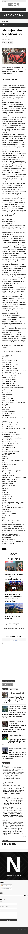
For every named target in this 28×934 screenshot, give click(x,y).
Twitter (12, 4)
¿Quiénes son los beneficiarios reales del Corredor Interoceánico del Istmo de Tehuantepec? (17, 708)
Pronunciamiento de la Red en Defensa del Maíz (15, 722)
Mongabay (6, 766)
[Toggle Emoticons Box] (2, 643)
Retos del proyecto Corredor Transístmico (12, 617)
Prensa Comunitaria (9, 807)
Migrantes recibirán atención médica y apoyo (17, 749)
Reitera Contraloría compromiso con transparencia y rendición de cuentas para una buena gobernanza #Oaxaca (13, 597)
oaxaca (13, 37)
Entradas (4, 885)
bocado (5, 820)
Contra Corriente (8, 782)
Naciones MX (10, 929)
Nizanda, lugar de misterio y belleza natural (17, 694)
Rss (18, 4)
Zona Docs (6, 797)
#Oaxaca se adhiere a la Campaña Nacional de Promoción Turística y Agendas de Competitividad (14, 576)
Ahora (4, 25)
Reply (4, 37)
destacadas (9, 37)
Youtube (15, 4)
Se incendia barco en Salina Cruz (14, 625)
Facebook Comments (14, 640)
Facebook (9, 4)
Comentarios (5, 888)
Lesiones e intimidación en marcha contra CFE (14, 629)
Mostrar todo (23, 836)
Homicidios (6, 798)
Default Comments (14, 638)
